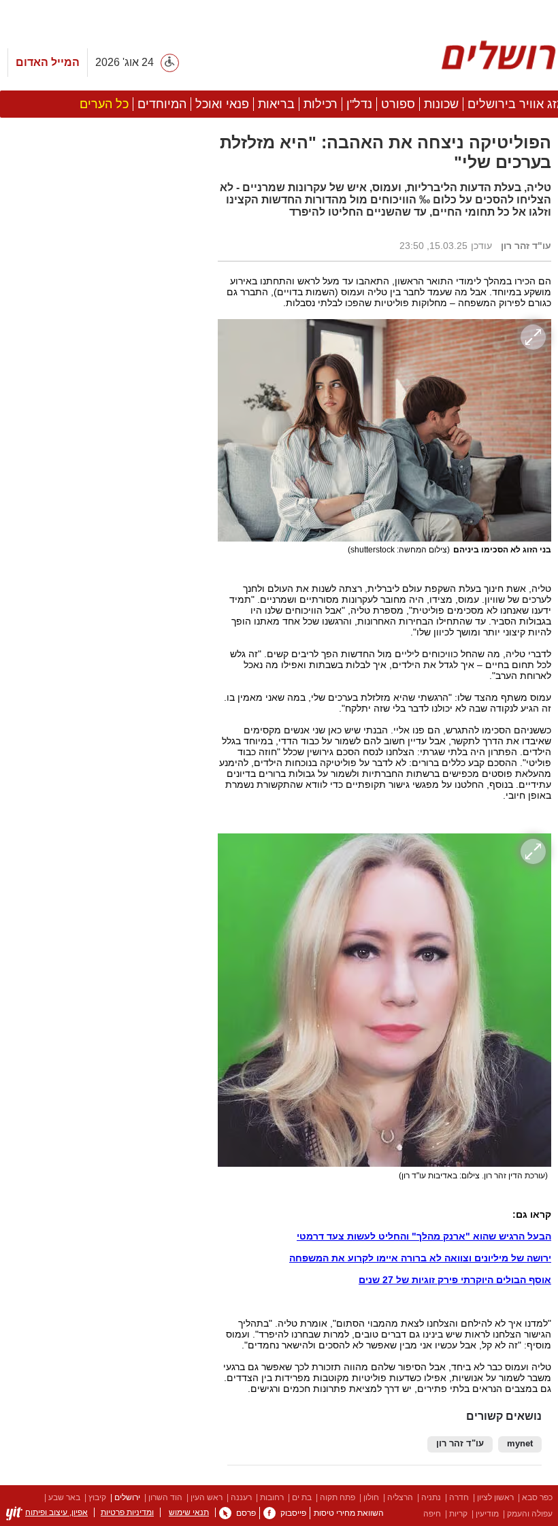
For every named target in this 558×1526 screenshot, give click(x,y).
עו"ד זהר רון (460, 1443)
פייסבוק (293, 1513)
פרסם (246, 1513)
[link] (269, 1513)
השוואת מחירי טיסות (349, 1513)
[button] (102, 767)
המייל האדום (48, 62)
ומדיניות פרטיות (127, 1512)
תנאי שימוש (189, 1512)
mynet (520, 1443)
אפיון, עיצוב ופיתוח (56, 1512)
